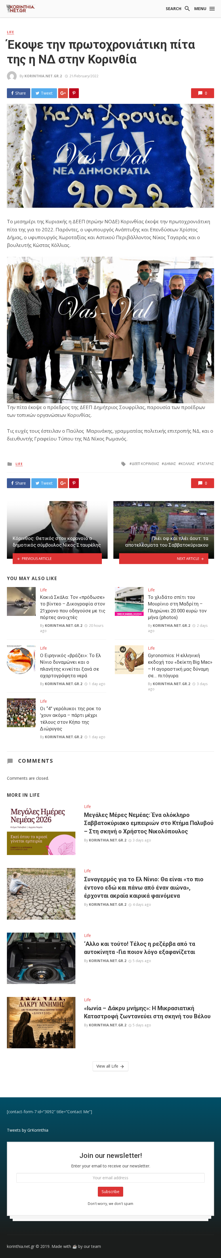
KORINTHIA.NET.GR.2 (43, 76)
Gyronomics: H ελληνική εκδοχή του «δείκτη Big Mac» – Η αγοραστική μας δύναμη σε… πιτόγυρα (180, 666)
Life (10, 32)
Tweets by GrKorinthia (27, 1130)
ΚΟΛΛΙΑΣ (188, 463)
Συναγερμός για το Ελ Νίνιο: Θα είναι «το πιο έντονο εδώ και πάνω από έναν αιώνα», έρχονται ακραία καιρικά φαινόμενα (143, 887)
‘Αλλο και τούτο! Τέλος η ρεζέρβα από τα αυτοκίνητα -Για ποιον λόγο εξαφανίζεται (139, 947)
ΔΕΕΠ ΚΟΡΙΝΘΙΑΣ (145, 463)
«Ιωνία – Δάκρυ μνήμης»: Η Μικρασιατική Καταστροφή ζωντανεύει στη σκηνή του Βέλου (147, 1012)
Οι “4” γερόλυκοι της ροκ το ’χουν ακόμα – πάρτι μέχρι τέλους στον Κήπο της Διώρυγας (70, 719)
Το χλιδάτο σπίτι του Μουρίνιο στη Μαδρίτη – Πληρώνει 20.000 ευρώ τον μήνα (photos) (177, 607)
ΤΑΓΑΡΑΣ (206, 463)
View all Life (107, 1066)
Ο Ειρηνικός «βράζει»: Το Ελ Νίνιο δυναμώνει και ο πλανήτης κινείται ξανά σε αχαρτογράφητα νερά (70, 666)
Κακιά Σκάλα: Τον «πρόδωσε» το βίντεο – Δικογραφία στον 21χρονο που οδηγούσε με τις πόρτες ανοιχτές (72, 607)
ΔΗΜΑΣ (170, 463)
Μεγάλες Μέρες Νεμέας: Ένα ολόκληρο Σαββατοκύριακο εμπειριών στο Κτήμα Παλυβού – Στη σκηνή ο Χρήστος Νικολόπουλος (149, 823)
